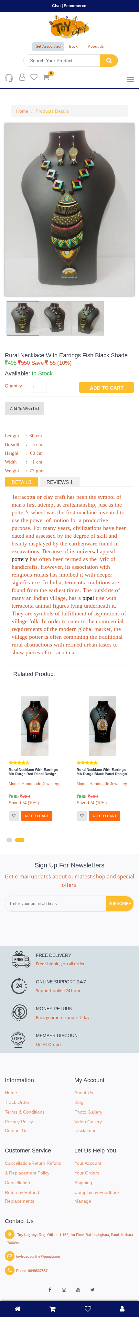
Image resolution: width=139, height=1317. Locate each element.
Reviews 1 (60, 482)
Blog (78, 1102)
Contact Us (16, 1130)
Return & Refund (22, 1192)
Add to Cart (106, 388)
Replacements (19, 1201)
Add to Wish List (24, 409)
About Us (96, 46)
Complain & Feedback (97, 1192)
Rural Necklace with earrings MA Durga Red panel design (33, 772)
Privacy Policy (19, 1121)
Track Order (17, 1102)
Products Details (52, 111)
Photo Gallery (88, 1112)
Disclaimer (85, 1130)
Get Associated (48, 46)
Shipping (83, 1182)
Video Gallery (88, 1121)
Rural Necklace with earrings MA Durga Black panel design (102, 772)
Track (73, 46)
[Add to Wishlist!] (14, 816)
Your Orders (86, 1172)
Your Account (87, 1163)
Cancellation (17, 1182)
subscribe (120, 903)
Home (22, 111)
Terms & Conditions (25, 1112)
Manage (82, 1201)
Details (21, 482)
